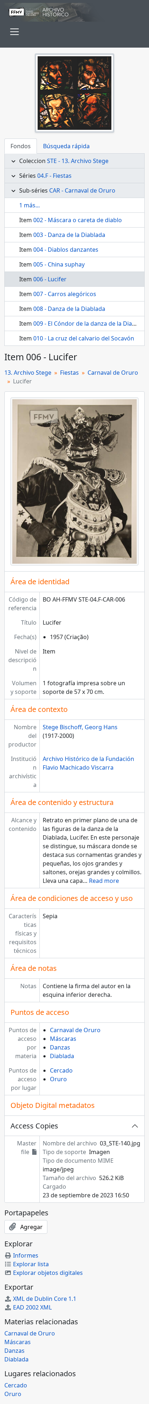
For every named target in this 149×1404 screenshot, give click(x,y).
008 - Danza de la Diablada (69, 309)
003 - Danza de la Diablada (69, 235)
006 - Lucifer (50, 279)
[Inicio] (74, 12)
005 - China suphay (59, 264)
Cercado (61, 1070)
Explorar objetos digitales (48, 1273)
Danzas (60, 1047)
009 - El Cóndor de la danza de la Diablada (90, 323)
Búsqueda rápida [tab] (66, 146)
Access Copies (34, 1126)
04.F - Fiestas (54, 176)
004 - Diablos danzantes (65, 250)
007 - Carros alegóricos (64, 294)
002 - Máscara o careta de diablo (77, 220)
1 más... (29, 205)
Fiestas (69, 373)
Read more (104, 881)
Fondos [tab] (20, 146)
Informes (25, 1255)
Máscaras (63, 1039)
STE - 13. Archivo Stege (77, 161)
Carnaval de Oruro (113, 373)
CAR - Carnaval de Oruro (82, 190)
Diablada (62, 1056)
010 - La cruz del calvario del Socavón (83, 338)
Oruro (58, 1079)
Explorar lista (31, 1264)
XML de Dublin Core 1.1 (44, 1299)
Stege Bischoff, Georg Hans (80, 727)
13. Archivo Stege (27, 373)
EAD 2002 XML (32, 1307)
